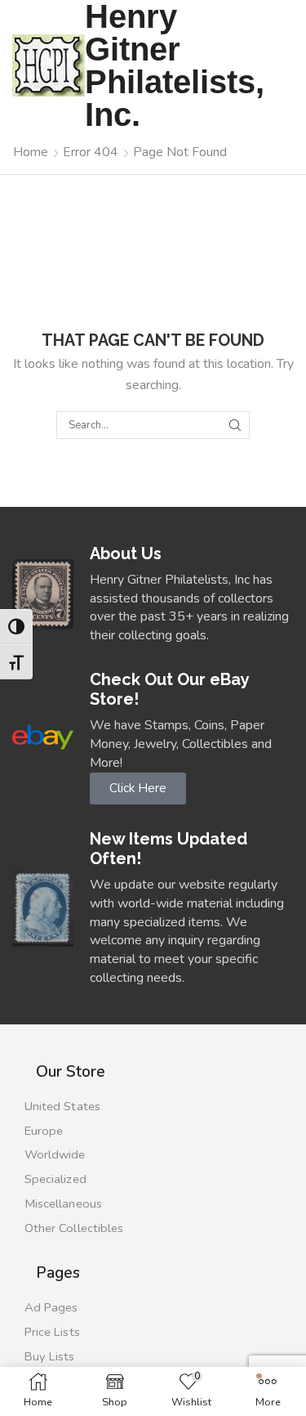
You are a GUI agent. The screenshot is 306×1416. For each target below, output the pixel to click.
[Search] (235, 425)
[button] (138, 788)
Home (30, 152)
